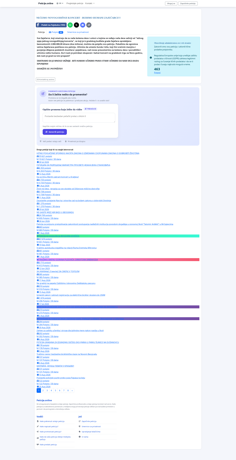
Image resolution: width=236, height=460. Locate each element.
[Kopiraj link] (88, 25)
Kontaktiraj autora (46, 79)
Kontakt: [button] (89, 3)
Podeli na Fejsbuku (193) (53, 25)
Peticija (41, 32)
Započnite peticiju (188, 3)
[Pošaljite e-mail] (82, 25)
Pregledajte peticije (74, 3)
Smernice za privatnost (78, 32)
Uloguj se (171, 3)
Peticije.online (45, 3)
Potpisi (56, 32)
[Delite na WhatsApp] (70, 25)
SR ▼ (61, 3)
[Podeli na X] (76, 25)
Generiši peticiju (56, 132)
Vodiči (40, 416)
